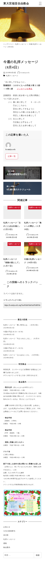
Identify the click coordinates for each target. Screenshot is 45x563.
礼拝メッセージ (12, 76)
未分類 (5, 535)
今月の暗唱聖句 (9, 531)
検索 (38, 555)
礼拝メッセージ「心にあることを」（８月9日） (21, 355)
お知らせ (6, 527)
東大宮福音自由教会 (16, 3)
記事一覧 (12, 156)
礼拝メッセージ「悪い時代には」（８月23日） (21, 325)
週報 (5, 543)
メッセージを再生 (24, 89)
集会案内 (6, 547)
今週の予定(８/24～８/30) (13, 332)
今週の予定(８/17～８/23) (13, 348)
